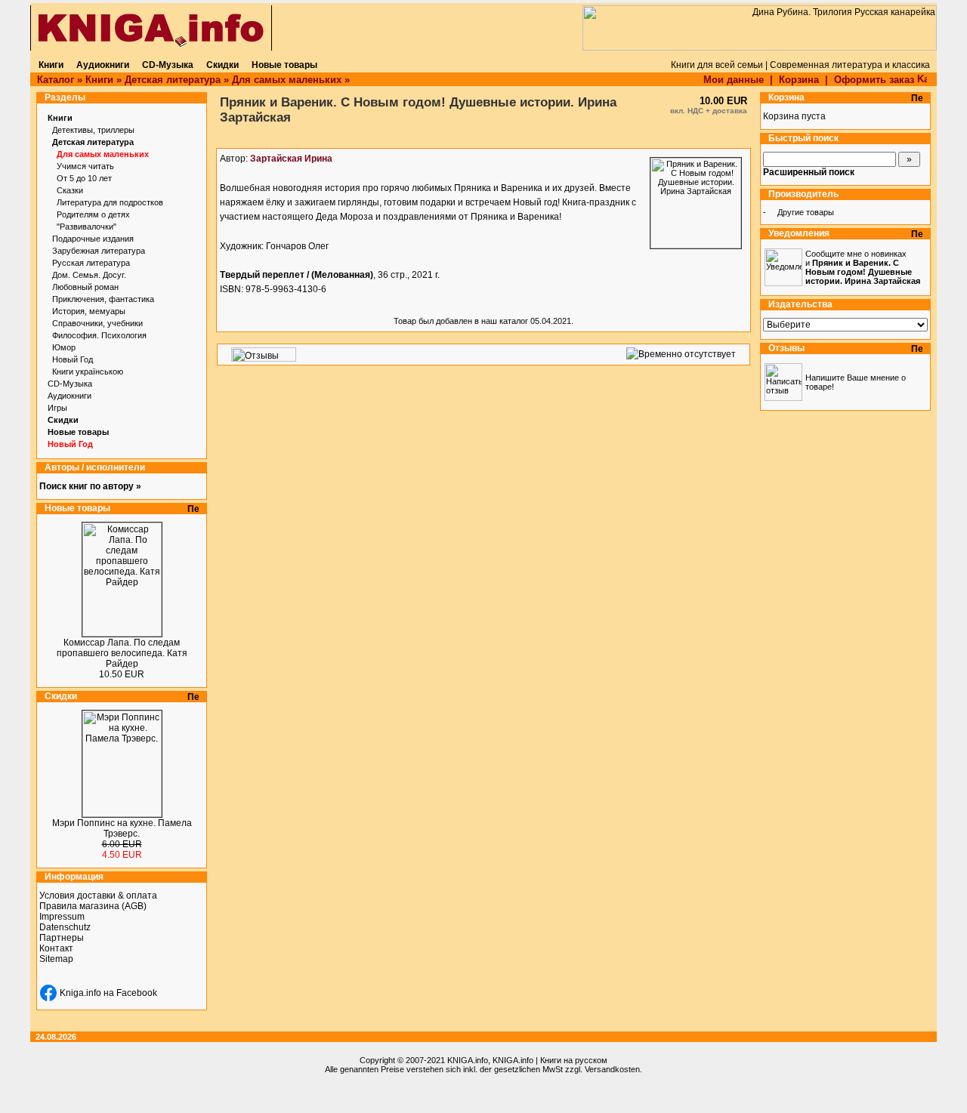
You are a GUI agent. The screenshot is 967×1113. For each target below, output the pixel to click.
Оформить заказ (875, 79)
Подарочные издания (93, 238)
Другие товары (805, 212)
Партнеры (61, 938)
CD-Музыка (70, 383)
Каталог (55, 79)
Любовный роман (85, 286)
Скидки (63, 419)
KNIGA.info (467, 1060)
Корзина (799, 79)
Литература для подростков (110, 202)
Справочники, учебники (97, 323)
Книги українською (87, 371)
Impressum (62, 916)
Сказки (70, 190)
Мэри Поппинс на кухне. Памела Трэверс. (122, 828)
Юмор (64, 347)
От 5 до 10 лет (84, 178)
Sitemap (56, 959)
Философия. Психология (99, 335)
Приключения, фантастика (103, 299)
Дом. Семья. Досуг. (89, 274)
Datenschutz (65, 927)
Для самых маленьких (286, 79)
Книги (99, 79)
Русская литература (91, 262)
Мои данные (733, 79)
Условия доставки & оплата (98, 895)
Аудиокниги (69, 395)
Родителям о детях (93, 214)
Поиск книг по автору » (90, 486)
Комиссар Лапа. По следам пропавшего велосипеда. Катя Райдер (122, 653)
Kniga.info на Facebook (108, 993)
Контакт (56, 948)
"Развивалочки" (86, 226)
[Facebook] (48, 993)
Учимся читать (85, 166)
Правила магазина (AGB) (93, 906)
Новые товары (78, 431)
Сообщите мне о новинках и (862, 267)
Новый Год (72, 359)
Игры (57, 407)
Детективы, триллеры (93, 129)
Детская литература (173, 79)
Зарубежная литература (98, 250)
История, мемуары (88, 311)
